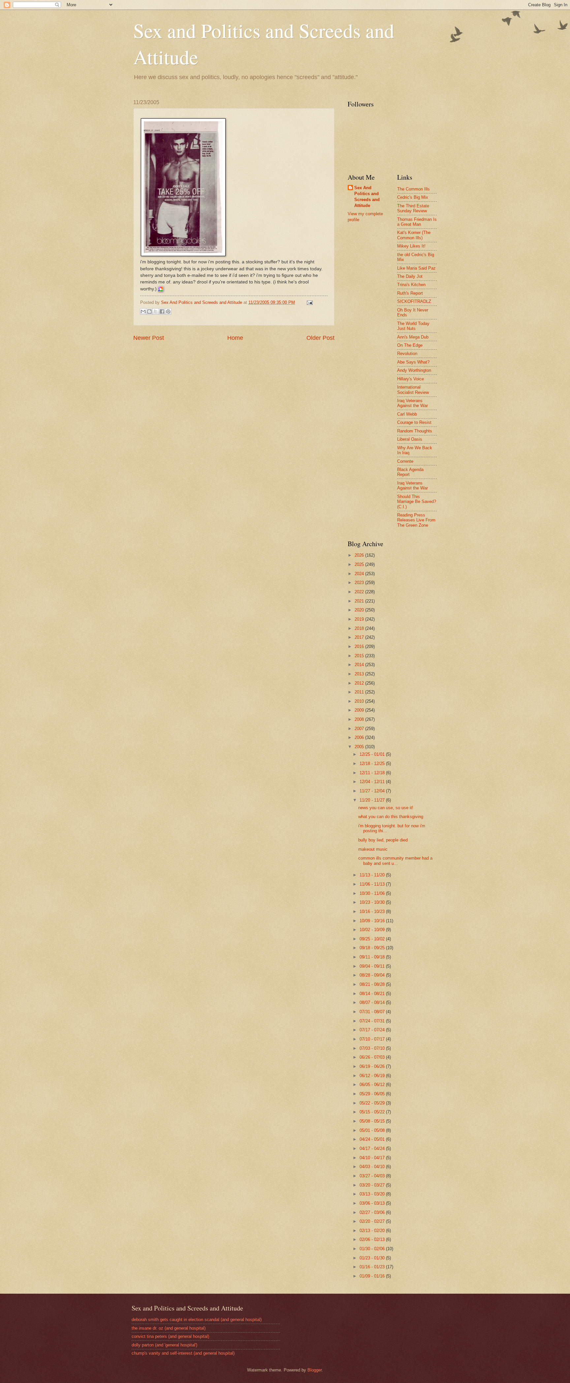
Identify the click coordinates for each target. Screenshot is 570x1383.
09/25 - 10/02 (373, 938)
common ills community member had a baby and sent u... (395, 861)
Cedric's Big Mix (412, 197)
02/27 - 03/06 (373, 1212)
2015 (360, 655)
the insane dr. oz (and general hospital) (169, 1328)
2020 (360, 609)
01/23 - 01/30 (373, 1257)
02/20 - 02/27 (373, 1221)
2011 (360, 692)
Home (235, 338)
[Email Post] (309, 302)
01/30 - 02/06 (373, 1248)
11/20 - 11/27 (373, 800)
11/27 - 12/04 (373, 790)
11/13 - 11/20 (373, 874)
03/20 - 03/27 (373, 1185)
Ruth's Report (410, 293)
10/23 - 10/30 (373, 902)
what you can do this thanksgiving (390, 816)
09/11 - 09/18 (373, 957)
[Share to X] (155, 311)
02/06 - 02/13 (373, 1239)
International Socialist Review (413, 390)
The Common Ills (413, 189)
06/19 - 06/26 (373, 1066)
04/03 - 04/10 (373, 1166)
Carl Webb (407, 414)
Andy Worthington (414, 370)
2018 (360, 628)
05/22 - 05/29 (373, 1103)
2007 (360, 728)
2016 (360, 646)
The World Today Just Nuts (413, 326)
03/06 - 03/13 (373, 1203)
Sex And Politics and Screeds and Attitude (367, 196)
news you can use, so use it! (385, 807)
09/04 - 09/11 (373, 966)
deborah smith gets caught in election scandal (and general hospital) (197, 1319)
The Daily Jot (410, 276)
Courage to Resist (414, 422)
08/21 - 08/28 (373, 984)
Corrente (405, 461)
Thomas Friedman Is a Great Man (417, 222)
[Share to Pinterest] (168, 311)
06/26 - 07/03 (373, 1057)
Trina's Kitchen (411, 284)
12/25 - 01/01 (373, 754)
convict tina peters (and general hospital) (170, 1336)
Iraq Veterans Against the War (412, 403)
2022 (360, 591)
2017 (360, 637)
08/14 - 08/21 (373, 993)
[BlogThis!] (149, 311)
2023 (360, 582)
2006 (360, 737)
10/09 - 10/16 (373, 920)
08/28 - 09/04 (373, 975)
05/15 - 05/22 (373, 1111)
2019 (360, 619)
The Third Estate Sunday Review (413, 208)
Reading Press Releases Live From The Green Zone (416, 520)
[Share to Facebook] (162, 311)
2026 (360, 555)
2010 (360, 701)
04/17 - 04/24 (373, 1148)
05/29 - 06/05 (373, 1093)
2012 (360, 683)
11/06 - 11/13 (373, 884)
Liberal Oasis (409, 439)
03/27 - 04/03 (373, 1175)
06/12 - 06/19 (373, 1075)
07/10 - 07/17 (373, 1039)
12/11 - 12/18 (373, 772)
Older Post (320, 338)
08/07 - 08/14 (373, 1002)
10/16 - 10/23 (373, 911)
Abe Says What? (413, 362)
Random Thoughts (414, 430)
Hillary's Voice (410, 378)
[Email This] (143, 311)
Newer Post (148, 338)
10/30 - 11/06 (373, 893)
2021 (360, 601)
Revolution (407, 353)
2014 (360, 664)
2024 (360, 573)
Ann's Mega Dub (412, 337)
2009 (360, 710)
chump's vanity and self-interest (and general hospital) (183, 1353)
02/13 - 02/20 (373, 1230)
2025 (360, 564)
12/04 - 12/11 (373, 781)
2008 (360, 719)
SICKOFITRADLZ (414, 301)
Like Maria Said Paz (416, 268)
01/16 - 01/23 (373, 1266)
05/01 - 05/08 (373, 1130)
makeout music (373, 849)
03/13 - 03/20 (373, 1194)
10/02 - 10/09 (373, 929)
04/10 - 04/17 (373, 1157)
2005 (360, 746)
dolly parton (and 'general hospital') (164, 1344)
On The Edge (410, 345)
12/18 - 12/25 (373, 763)
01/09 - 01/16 (373, 1276)
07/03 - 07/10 (373, 1048)
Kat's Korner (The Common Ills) (413, 235)
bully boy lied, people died (383, 840)
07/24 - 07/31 (373, 1020)
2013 (360, 673)
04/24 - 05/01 (373, 1139)
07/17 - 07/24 (373, 1029)
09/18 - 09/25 (373, 947)
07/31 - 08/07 (373, 1011)
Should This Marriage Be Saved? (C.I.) (416, 501)
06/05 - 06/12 (373, 1084)
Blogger (314, 1370)
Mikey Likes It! (411, 246)
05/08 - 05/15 (373, 1121)
